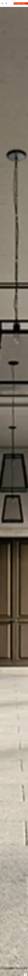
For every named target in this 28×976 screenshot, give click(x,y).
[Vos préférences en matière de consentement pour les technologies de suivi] (25, 974)
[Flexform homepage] (21, 3)
